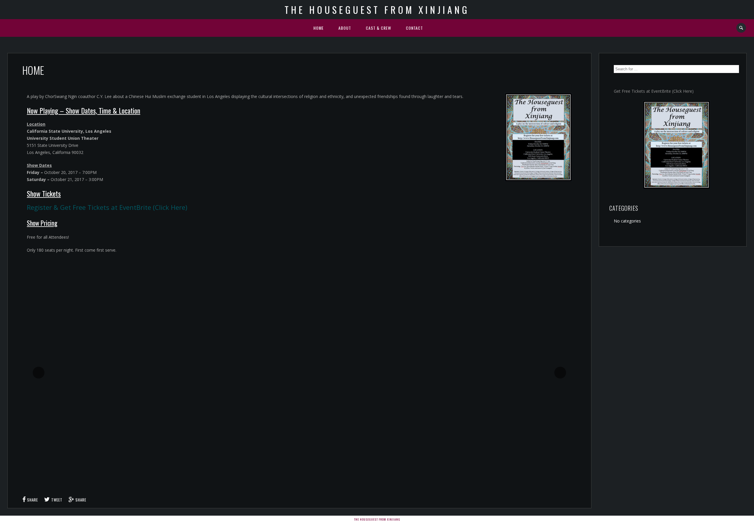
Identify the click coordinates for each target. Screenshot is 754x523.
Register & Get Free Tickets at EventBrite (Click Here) (107, 207)
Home (318, 28)
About (344, 28)
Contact (414, 28)
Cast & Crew (378, 28)
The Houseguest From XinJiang (377, 9)
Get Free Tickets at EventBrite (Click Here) (654, 91)
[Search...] (741, 28)
